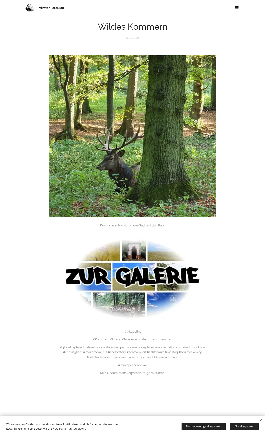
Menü (238, 7)
